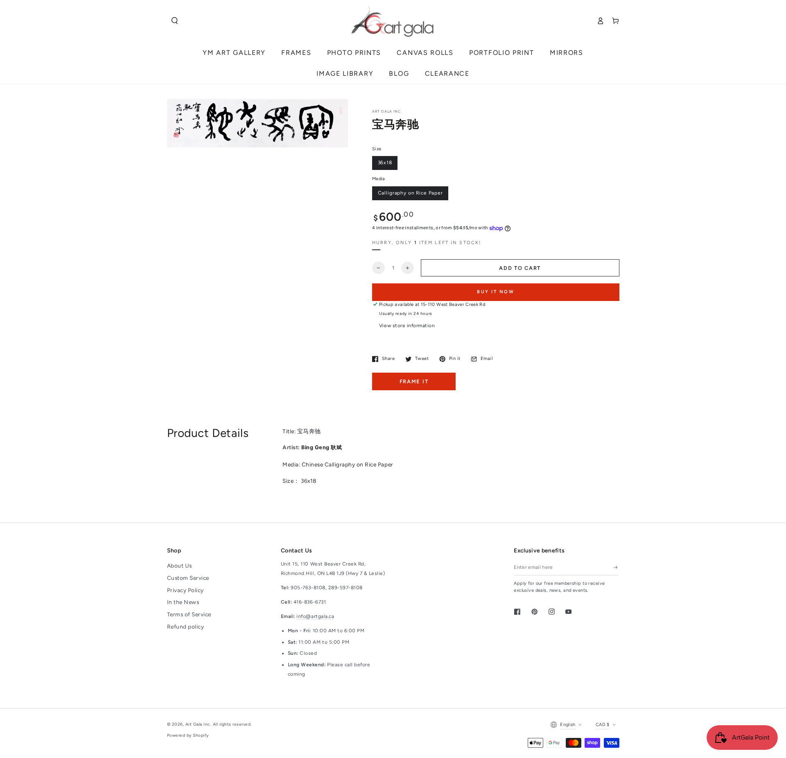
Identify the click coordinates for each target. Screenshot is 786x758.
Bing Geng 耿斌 (321, 447)
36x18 (385, 162)
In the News (183, 602)
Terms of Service (189, 614)
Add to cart (520, 268)
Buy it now (496, 291)
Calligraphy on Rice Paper (410, 193)
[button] (174, 20)
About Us (179, 565)
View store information (407, 325)
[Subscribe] (616, 567)
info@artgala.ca (315, 616)
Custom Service (188, 578)
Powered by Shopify (188, 735)
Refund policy (185, 626)
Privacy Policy (185, 590)
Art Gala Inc (197, 724)
